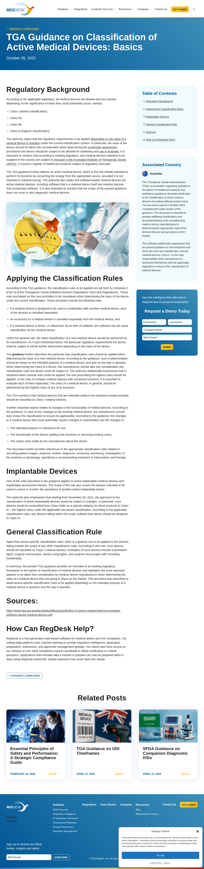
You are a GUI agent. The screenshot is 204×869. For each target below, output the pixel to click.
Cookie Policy (156, 863)
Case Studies (108, 804)
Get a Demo (189, 805)
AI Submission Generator (65, 818)
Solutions (62, 9)
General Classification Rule (161, 124)
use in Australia (109, 151)
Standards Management (65, 831)
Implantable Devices (157, 116)
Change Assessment (63, 827)
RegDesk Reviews (11, 819)
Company (142, 9)
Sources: (151, 132)
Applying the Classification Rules (164, 109)
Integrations (80, 9)
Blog (138, 809)
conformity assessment (102, 147)
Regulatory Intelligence (64, 814)
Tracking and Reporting (64, 822)
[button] (197, 831)
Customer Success (102, 9)
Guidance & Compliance (24, 28)
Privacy (166, 863)
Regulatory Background (159, 101)
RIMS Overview (60, 809)
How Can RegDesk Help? (160, 139)
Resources (125, 9)
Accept (160, 855)
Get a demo (180, 9)
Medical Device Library (147, 814)
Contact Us (161, 9)
